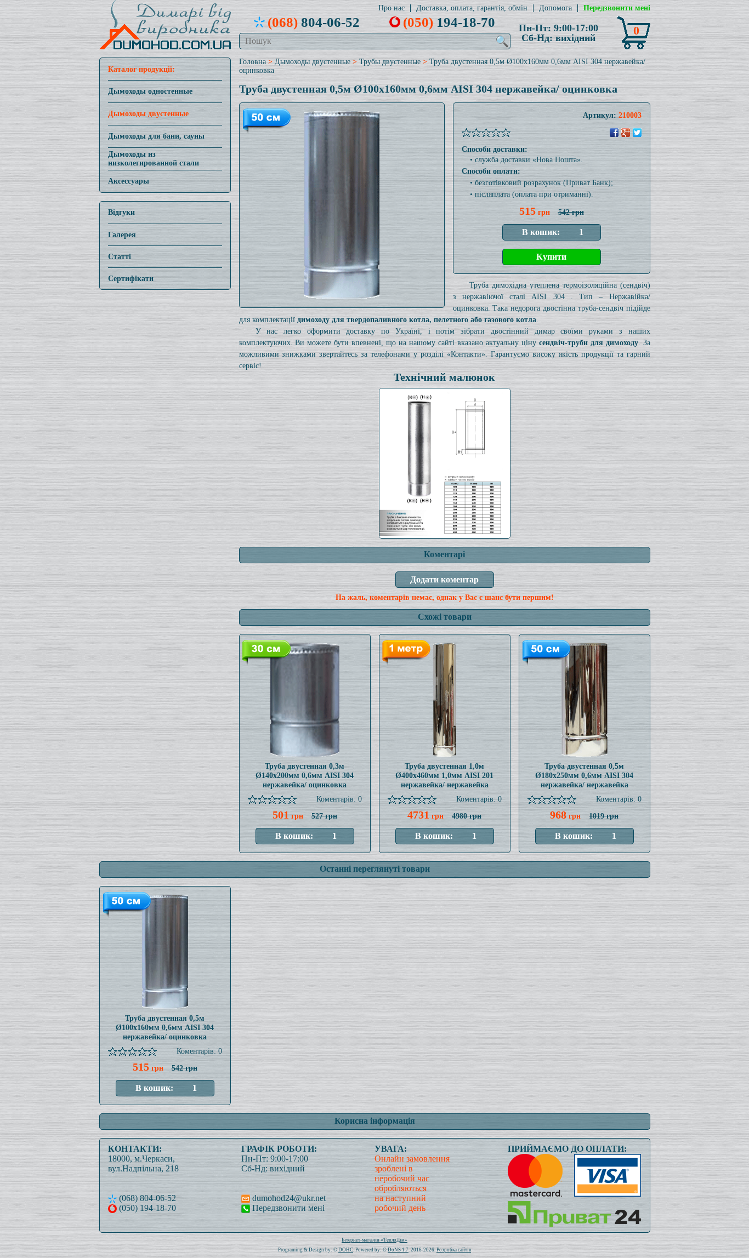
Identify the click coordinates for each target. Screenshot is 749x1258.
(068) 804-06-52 (146, 1198)
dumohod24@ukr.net (288, 1198)
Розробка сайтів (453, 1250)
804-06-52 (314, 21)
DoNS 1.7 (398, 1250)
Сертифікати (131, 279)
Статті (119, 257)
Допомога (555, 8)
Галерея (122, 235)
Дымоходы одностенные (150, 91)
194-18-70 (449, 21)
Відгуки (121, 212)
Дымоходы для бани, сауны (156, 136)
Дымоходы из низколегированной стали (153, 158)
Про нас (391, 8)
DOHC (345, 1250)
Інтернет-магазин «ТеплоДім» (374, 1240)
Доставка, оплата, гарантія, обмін (471, 8)
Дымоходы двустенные (148, 114)
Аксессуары (128, 181)
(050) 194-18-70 (146, 1208)
